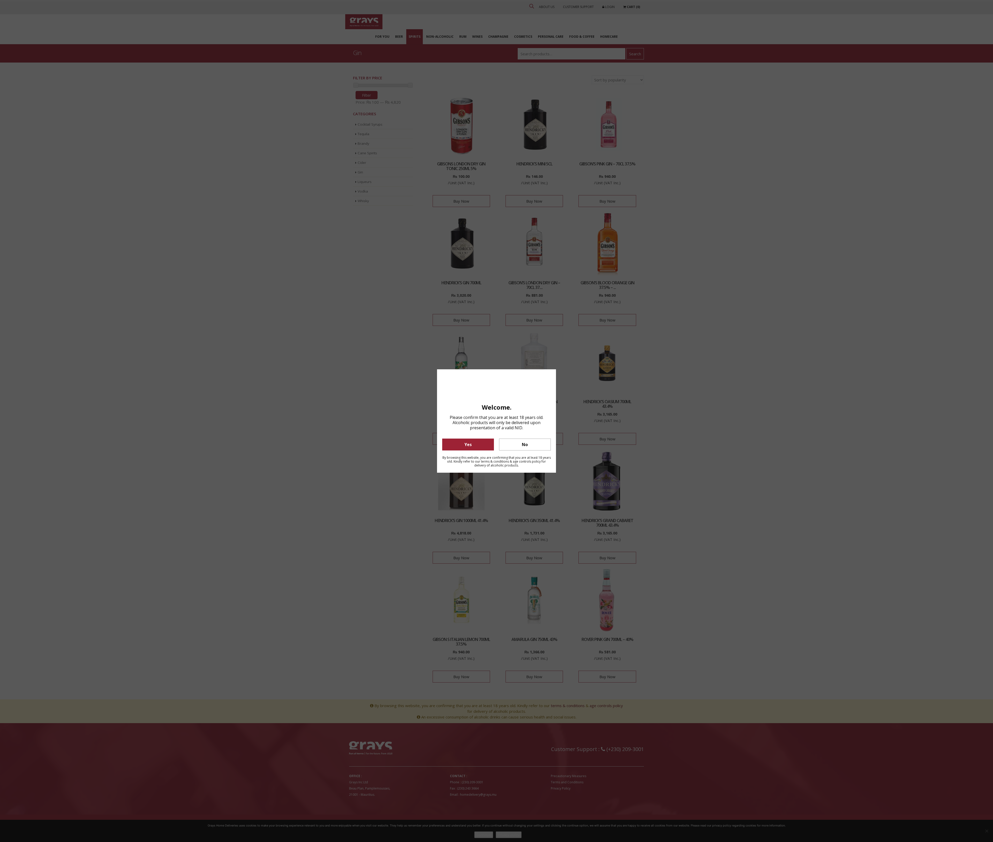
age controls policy (527, 461)
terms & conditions (495, 461)
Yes (468, 444)
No (525, 444)
